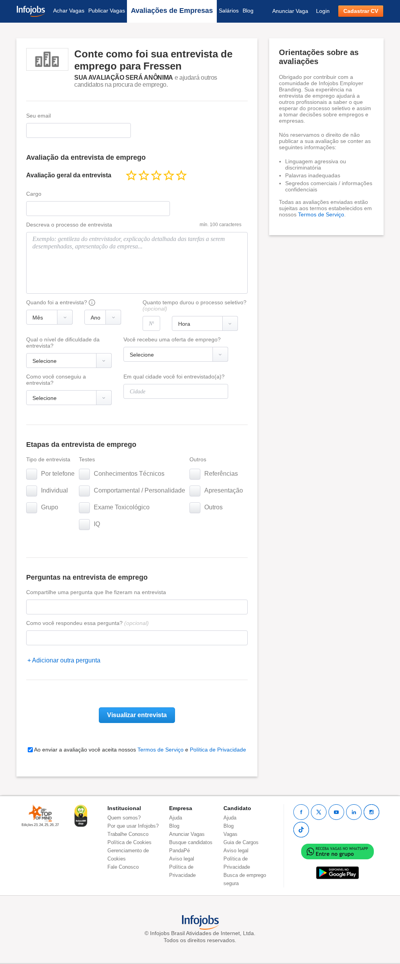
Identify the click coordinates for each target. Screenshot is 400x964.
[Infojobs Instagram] (371, 812)
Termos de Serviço (161, 749)
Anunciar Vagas (187, 834)
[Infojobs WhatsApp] (337, 851)
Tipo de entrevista (48, 459)
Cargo (33, 194)
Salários (229, 10)
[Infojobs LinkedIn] (354, 812)
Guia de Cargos (241, 842)
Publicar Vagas (106, 10)
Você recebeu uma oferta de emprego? (172, 339)
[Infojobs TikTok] (301, 829)
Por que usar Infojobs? (133, 826)
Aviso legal (181, 859)
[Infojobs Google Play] (337, 872)
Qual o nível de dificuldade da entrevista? (63, 342)
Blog (248, 10)
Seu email (38, 115)
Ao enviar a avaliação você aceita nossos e (139, 749)
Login (323, 11)
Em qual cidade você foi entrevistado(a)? (174, 376)
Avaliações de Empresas (172, 10)
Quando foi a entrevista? (56, 302)
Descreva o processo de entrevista (69, 224)
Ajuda (175, 818)
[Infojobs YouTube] (336, 812)
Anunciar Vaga (290, 11)
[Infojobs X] (319, 812)
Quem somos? (124, 818)
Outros (197, 459)
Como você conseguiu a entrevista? (56, 379)
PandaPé (179, 850)
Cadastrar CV (360, 11)
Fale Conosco (123, 867)
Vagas (230, 834)
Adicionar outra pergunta (66, 660)
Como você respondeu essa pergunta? (87, 623)
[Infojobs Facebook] (301, 812)
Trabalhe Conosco (127, 834)
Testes (87, 459)
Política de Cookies (129, 842)
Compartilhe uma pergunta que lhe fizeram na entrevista (96, 592)
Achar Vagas (68, 10)
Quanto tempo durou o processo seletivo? (194, 305)
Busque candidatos (190, 842)
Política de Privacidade (218, 749)
